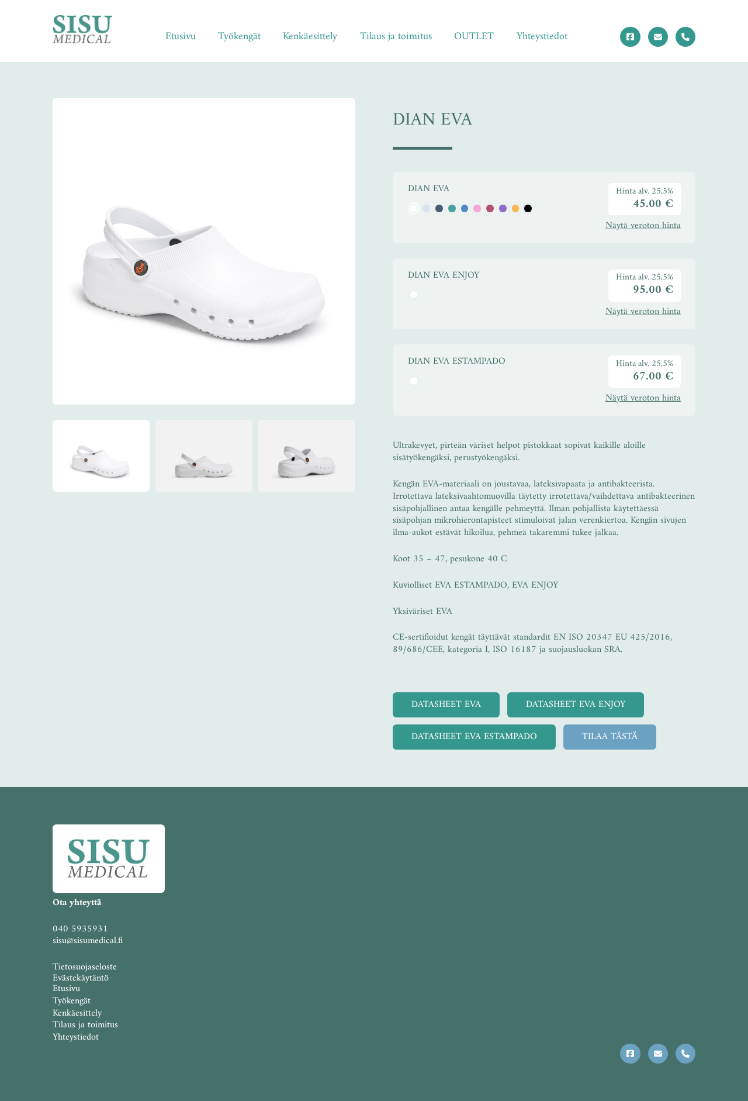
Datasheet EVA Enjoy (575, 704)
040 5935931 (80, 929)
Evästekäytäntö (81, 978)
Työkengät (239, 37)
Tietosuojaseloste (85, 967)
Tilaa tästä (610, 736)
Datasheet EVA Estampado (474, 736)
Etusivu (180, 37)
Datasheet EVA (446, 704)
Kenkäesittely (310, 37)
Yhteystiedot (542, 37)
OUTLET (474, 37)
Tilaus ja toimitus (396, 37)
